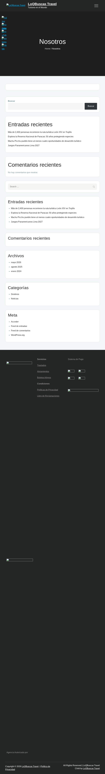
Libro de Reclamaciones (48, 396)
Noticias (14, 299)
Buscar (11, 101)
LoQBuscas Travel (42, 4)
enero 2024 (16, 271)
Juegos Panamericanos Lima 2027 (24, 145)
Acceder (15, 322)
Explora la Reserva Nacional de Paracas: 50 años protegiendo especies (40, 136)
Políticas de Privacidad (47, 390)
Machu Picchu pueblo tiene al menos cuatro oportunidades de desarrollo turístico (44, 141)
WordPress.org (18, 335)
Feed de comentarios (20, 331)
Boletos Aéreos (44, 377)
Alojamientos (43, 371)
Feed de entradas (19, 326)
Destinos (15, 294)
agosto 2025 (16, 267)
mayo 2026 (16, 262)
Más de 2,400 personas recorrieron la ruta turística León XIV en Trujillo (40, 132)
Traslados (41, 365)
